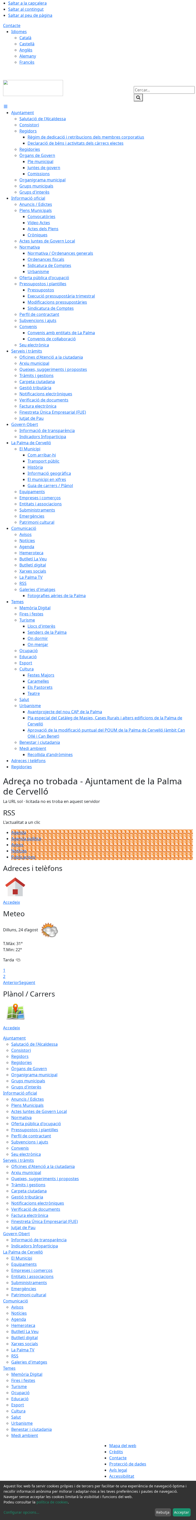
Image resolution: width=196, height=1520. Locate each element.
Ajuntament (14, 1038)
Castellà (26, 44)
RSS (14, 1356)
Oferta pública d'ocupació (36, 1123)
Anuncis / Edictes (27, 1099)
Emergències (23, 1289)
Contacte (11, 25)
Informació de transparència (39, 1240)
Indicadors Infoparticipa (34, 1246)
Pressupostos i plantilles (34, 1130)
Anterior (11, 982)
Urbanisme (22, 1423)
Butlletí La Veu (25, 1331)
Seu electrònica (26, 1154)
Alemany (27, 56)
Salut (16, 1417)
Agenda (18, 832)
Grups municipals (28, 1081)
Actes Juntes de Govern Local (39, 1111)
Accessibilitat (121, 1476)
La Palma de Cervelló (23, 1252)
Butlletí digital (24, 1337)
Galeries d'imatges (29, 1362)
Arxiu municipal (26, 1172)
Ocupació (20, 1392)
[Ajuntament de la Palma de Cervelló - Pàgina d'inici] (33, 87)
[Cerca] (138, 97)
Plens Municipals (27, 1105)
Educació (20, 1399)
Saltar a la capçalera (27, 3)
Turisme (19, 1386)
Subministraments (29, 1282)
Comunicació (15, 1301)
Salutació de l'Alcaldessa (34, 1044)
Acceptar (181, 1512)
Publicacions (23, 857)
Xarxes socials (24, 1344)
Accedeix (11, 902)
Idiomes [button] (19, 31)
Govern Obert (16, 1233)
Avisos (17, 845)
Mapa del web (122, 1445)
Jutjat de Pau (23, 1227)
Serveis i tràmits (18, 1160)
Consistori (21, 1050)
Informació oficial (20, 1093)
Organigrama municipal (34, 1075)
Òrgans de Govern (29, 1068)
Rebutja (162, 1512)
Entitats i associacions (32, 1276)
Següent (27, 982)
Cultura (18, 1411)
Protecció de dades (127, 1464)
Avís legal (118, 1470)
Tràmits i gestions (28, 1185)
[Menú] (5, 106)
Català (25, 38)
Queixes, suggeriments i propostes (45, 1178)
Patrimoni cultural (28, 1295)
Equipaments (24, 1264)
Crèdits (116, 1452)
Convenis (20, 1148)
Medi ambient (24, 1435)
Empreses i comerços (32, 1270)
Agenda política (26, 838)
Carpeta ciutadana (29, 1191)
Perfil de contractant (31, 1136)
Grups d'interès (26, 1087)
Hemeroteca (23, 1325)
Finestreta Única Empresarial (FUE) (44, 1221)
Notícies (19, 851)
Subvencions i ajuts (29, 1142)
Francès (26, 62)
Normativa (21, 1117)
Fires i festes (23, 1380)
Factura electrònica (29, 1215)
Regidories (21, 1062)
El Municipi (21, 1258)
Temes (9, 1368)
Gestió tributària (27, 1197)
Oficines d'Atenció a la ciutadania (43, 1166)
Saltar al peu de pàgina (30, 15)
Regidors (20, 1056)
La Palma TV (22, 1350)
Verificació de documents (35, 1209)
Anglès (25, 50)
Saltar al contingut (26, 9)
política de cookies (52, 1502)
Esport (17, 1405)
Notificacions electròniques (37, 1203)
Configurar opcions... (21, 1512)
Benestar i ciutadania (31, 1429)
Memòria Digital (26, 1374)
